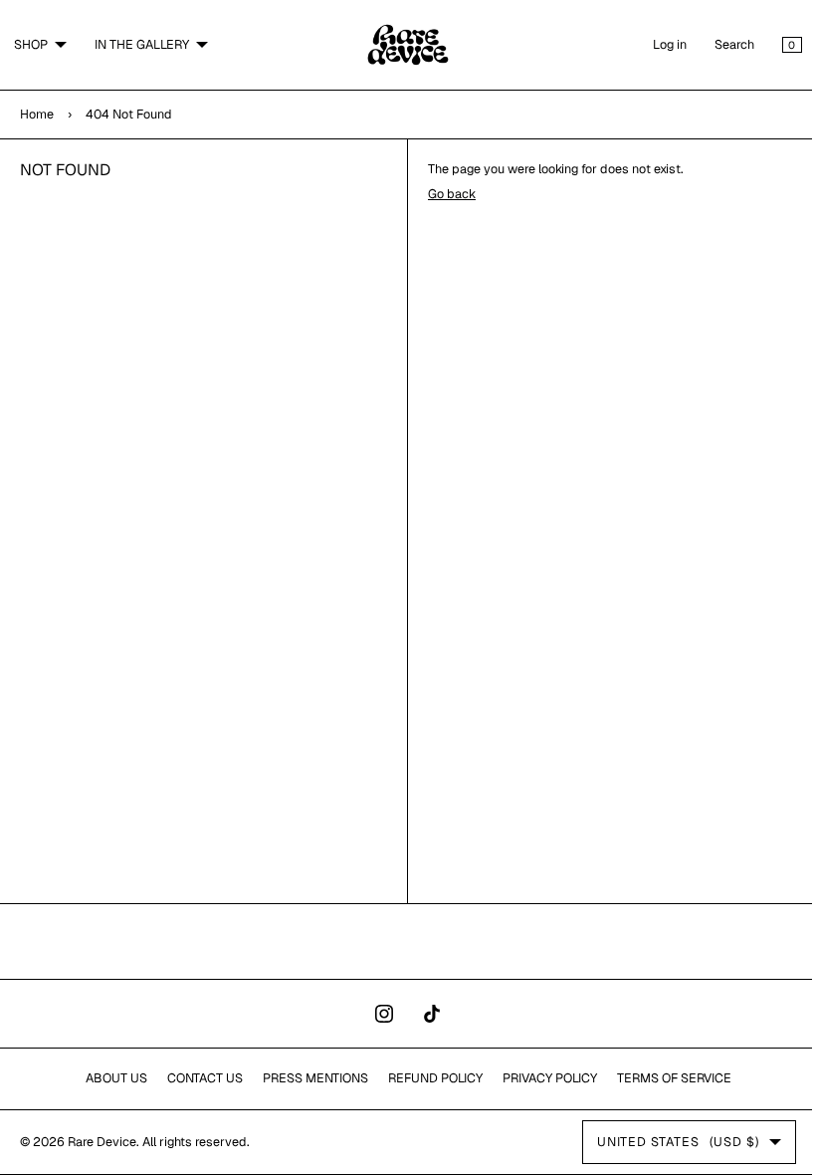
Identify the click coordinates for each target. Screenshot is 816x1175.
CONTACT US (197, 1077)
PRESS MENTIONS (307, 1077)
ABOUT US (108, 1077)
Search (719, 44)
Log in (655, 44)
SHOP (31, 44)
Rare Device (102, 1141)
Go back (445, 193)
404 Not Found (129, 114)
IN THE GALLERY (142, 44)
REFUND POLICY (427, 1077)
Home (37, 114)
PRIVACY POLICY (542, 1077)
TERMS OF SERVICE (666, 1077)
